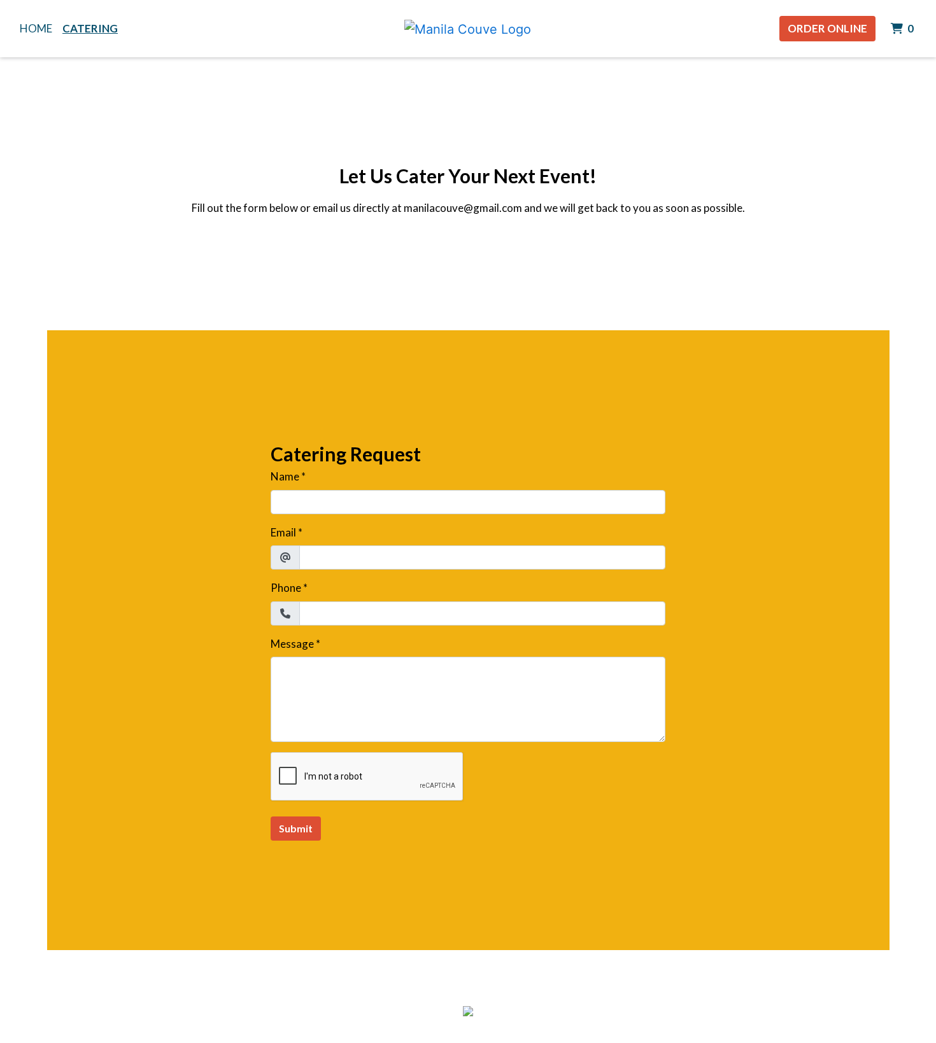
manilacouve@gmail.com (463, 207)
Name (285, 476)
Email (283, 532)
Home (36, 28)
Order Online (827, 28)
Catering (90, 28)
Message (292, 643)
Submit (296, 828)
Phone (286, 587)
